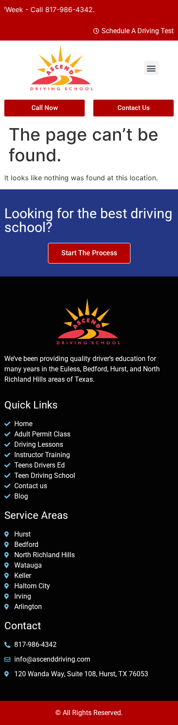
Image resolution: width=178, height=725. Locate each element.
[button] (151, 68)
